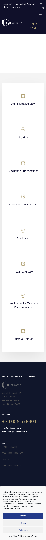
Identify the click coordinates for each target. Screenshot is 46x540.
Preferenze (23, 530)
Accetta (23, 516)
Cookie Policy (12, 536)
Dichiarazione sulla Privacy (27, 536)
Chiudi (23, 523)
